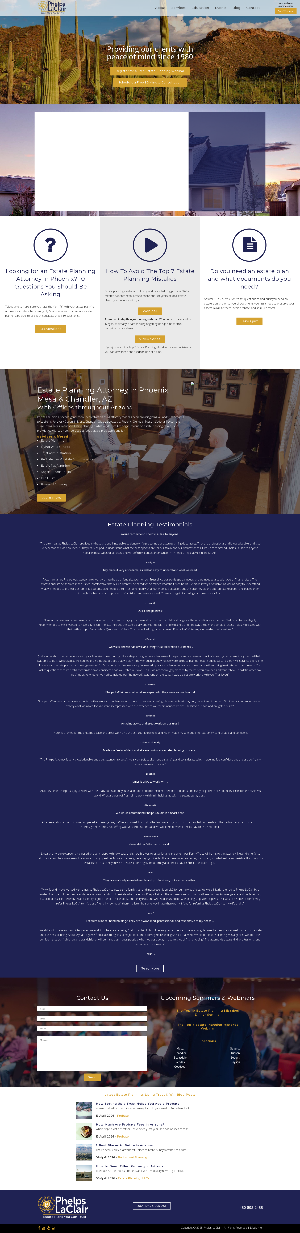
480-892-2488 (251, 1207)
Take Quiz (249, 321)
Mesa (180, 1048)
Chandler (180, 1053)
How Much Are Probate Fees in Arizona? (130, 1124)
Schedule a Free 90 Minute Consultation (150, 82)
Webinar (150, 311)
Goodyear (180, 1066)
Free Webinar (285, 11)
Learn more (51, 498)
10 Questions (50, 329)
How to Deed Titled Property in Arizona (129, 1166)
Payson (235, 1062)
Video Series (150, 339)
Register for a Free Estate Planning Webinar (150, 71)
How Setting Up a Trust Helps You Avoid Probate (138, 1103)
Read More (150, 968)
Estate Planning (129, 1178)
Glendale (180, 1062)
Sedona (235, 1057)
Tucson (235, 1053)
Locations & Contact (151, 1206)
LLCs (145, 1178)
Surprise (235, 1048)
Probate (123, 1115)
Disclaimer (256, 1228)
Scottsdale (180, 1057)
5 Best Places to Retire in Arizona (124, 1145)
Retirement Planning (132, 1157)
